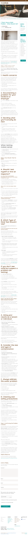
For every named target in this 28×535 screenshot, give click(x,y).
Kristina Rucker (4, 26)
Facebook (24, 519)
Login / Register (22, 0)
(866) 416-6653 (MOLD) (17, 519)
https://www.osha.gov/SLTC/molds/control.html (9, 458)
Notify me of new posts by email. (7, 502)
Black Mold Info (3, 517)
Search (23, 35)
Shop (1, 518)
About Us (2, 519)
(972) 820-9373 (17, 522)
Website (2, 487)
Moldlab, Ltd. (10, 518)
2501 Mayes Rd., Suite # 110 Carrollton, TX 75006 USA (10, 521)
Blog (4, 18)
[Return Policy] (6, 533)
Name (2, 478)
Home (2, 18)
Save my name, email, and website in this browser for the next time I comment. (8, 493)
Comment (3, 467)
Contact (2, 521)
